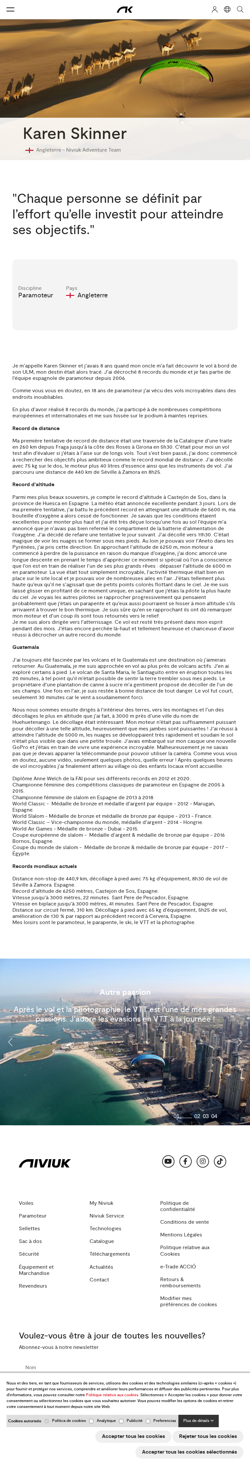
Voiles (26, 1203)
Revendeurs (33, 1286)
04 (214, 1116)
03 (206, 1116)
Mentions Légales (181, 1235)
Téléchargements (110, 1254)
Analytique (106, 1420)
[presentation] (10, 1042)
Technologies (105, 1229)
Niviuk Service (107, 1216)
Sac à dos (30, 1241)
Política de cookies (69, 1420)
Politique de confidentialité (177, 1206)
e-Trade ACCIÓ (178, 1267)
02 (197, 1116)
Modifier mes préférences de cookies (188, 1301)
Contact (99, 1280)
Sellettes (29, 1229)
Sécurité (29, 1254)
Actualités (101, 1267)
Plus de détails (196, 1420)
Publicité (135, 1420)
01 (176, 1116)
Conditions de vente (184, 1222)
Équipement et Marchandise (36, 1270)
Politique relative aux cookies (112, 1395)
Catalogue (102, 1241)
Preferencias (164, 1420)
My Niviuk (101, 1203)
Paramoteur (33, 1216)
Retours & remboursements (180, 1283)
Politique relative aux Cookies (185, 1251)
